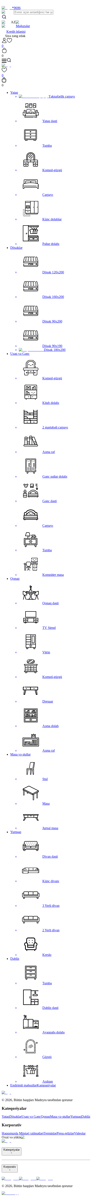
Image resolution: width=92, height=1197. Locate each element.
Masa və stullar (20, 754)
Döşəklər (16, 247)
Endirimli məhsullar (23, 1085)
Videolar (80, 1133)
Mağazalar (23, 26)
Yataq (14, 92)
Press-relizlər (65, 1133)
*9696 (16, 8)
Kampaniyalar (46, 1085)
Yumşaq (15, 832)
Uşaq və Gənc (20, 353)
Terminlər (50, 1133)
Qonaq (14, 578)
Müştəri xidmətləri (31, 1133)
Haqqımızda (10, 1133)
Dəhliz (14, 958)
